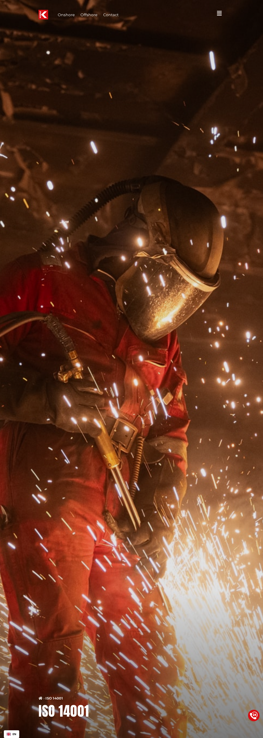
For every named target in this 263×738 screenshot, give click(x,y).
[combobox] (11, 734)
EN (14, 734)
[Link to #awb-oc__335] (219, 13)
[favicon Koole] (43, 11)
